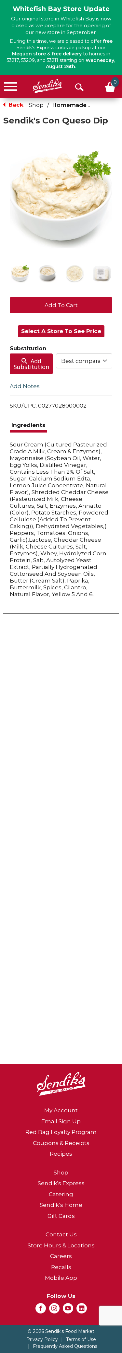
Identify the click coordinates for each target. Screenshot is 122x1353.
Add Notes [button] (25, 386)
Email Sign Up (61, 1121)
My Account (61, 1110)
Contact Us (61, 1234)
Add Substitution (31, 364)
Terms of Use (81, 1339)
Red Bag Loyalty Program (61, 1132)
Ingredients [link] (28, 425)
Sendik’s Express (61, 1183)
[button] (20, 273)
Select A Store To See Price (61, 331)
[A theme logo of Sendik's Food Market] (47, 86)
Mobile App (61, 1278)
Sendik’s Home (61, 1205)
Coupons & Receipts (61, 1143)
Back (15, 104)
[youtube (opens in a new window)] (68, 1310)
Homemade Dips (77, 105)
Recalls (61, 1267)
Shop (36, 105)
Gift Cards (61, 1216)
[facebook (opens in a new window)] (40, 1310)
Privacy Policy (42, 1339)
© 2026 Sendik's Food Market (61, 1331)
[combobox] (84, 361)
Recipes (61, 1154)
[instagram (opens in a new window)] (54, 1310)
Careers (61, 1256)
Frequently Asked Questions (65, 1346)
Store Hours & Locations (61, 1245)
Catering (61, 1194)
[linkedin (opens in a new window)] (81, 1310)
